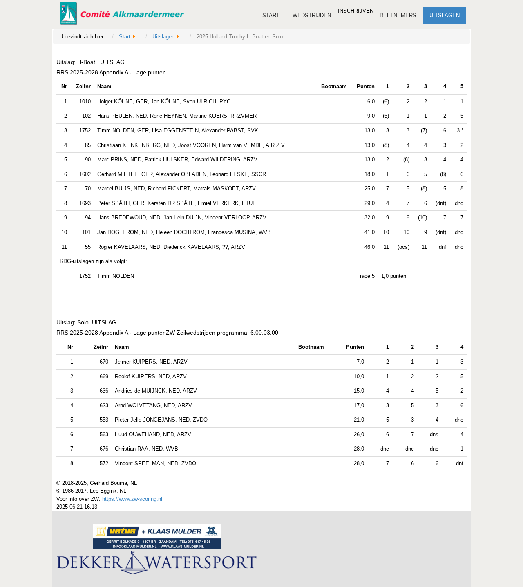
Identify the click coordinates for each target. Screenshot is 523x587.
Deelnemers (398, 15)
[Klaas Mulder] (160, 537)
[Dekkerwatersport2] (160, 564)
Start (270, 15)
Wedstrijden (312, 15)
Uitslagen (444, 15)
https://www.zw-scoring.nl (132, 499)
